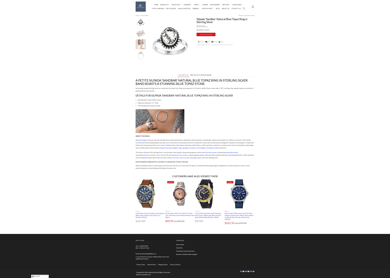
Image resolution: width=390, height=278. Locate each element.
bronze (185, 155)
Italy (177, 145)
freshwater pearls (232, 152)
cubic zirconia (161, 155)
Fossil (137, 211)
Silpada (143, 158)
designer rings (177, 148)
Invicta (167, 211)
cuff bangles (201, 148)
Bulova (227, 211)
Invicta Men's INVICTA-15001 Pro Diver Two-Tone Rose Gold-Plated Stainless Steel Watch (180, 215)
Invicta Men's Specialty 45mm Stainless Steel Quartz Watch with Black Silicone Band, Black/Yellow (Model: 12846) (208, 215)
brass (180, 155)
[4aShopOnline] (141, 6)
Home (137, 15)
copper (190, 155)
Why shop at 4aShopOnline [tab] (201, 75)
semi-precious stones (209, 152)
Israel (162, 145)
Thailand (168, 145)
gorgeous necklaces (189, 148)
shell (206, 155)
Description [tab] (183, 75)
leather (201, 155)
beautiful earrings (165, 148)
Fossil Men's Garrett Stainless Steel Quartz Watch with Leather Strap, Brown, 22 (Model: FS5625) (150, 215)
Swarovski (146, 155)
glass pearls (198, 158)
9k (167, 155)
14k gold (174, 155)
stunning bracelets (212, 148)
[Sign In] (252, 6)
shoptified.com (146, 274)
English (37, 276)
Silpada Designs (141, 140)
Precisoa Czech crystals (180, 158)
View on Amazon (206, 34)
